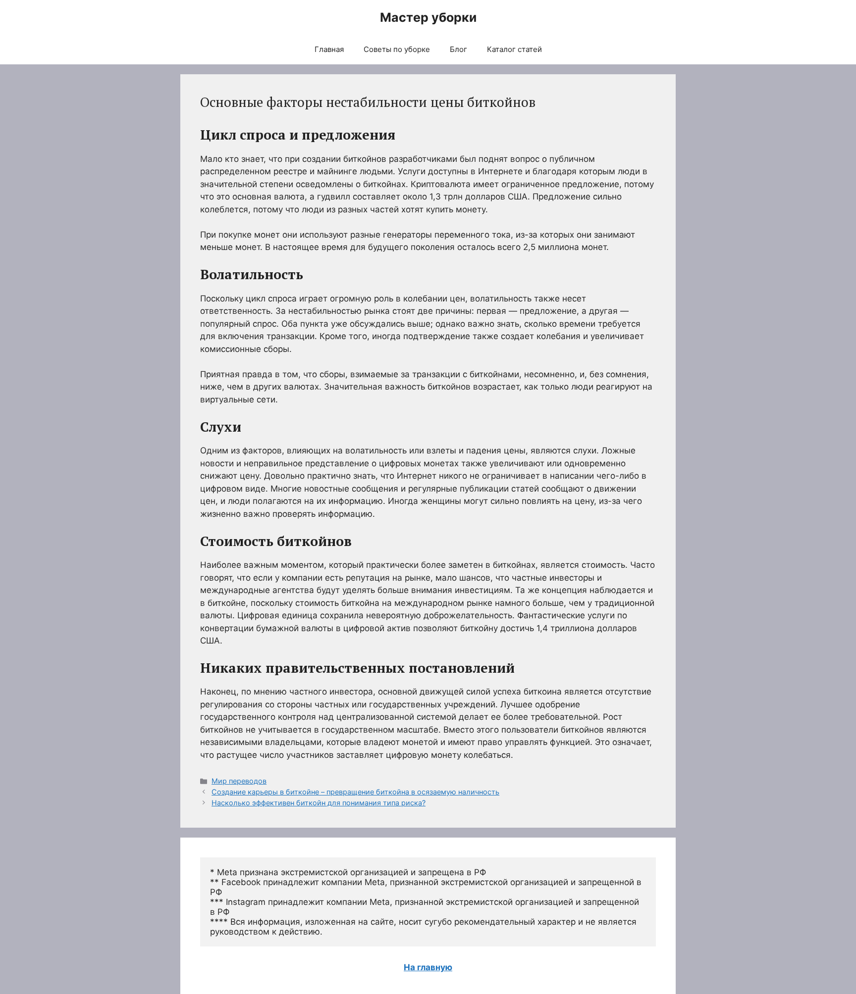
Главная (329, 49)
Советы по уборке (397, 49)
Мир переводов (239, 781)
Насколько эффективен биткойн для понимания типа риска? (319, 802)
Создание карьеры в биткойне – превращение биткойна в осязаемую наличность (355, 792)
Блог (458, 49)
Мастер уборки (428, 17)
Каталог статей (514, 49)
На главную (428, 967)
